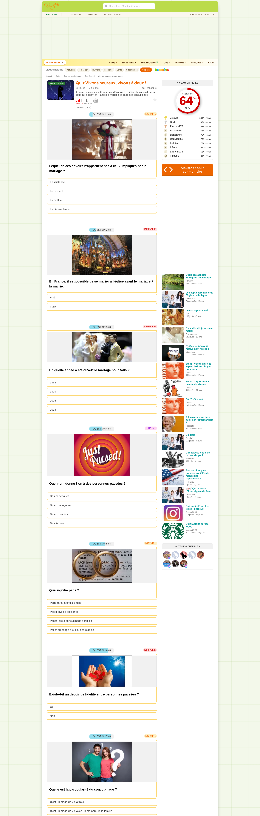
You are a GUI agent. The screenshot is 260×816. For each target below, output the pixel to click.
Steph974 (190, 459)
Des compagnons (60, 505)
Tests (129, 62)
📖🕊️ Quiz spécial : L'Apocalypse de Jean (198, 490)
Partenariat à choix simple (66, 602)
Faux (53, 306)
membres (92, 14)
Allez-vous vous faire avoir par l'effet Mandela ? (199, 420)
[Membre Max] (169, 557)
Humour (96, 70)
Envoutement (191, 334)
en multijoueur (112, 14)
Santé (119, 70)
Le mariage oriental (197, 310)
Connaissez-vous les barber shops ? (198, 454)
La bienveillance (60, 209)
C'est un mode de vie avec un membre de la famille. (81, 811)
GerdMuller (190, 299)
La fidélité (56, 200)
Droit (88, 107)
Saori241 (189, 438)
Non (52, 715)
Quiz (58, 76)
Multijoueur (148, 62)
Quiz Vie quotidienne (72, 76)
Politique (108, 70)
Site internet (131, 70)
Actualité (71, 70)
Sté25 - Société (194, 399)
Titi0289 (174, 156)
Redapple (151, 88)
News (112, 62)
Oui (52, 706)
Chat (211, 62)
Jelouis (174, 118)
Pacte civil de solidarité (64, 611)
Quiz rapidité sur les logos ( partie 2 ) (197, 507)
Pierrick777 (176, 126)
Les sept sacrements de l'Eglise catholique (199, 294)
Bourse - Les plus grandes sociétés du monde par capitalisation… (197, 474)
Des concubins (59, 514)
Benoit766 (176, 134)
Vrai (52, 297)
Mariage (80, 107)
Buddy (174, 122)
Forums (180, 62)
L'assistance (57, 182)
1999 (53, 391)
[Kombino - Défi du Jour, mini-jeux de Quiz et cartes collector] (161, 70)
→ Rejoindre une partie (202, 14)
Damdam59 (176, 139)
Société (146, 70)
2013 (53, 409)
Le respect (56, 191)
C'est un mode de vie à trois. (67, 801)
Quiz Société (90, 76)
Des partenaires (59, 496)
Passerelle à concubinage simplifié (71, 620)
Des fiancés (57, 523)
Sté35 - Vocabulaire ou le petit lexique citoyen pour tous (199, 366)
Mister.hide (190, 352)
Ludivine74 (176, 151)
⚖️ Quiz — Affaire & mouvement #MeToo (197, 347)
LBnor (173, 147)
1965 (53, 382)
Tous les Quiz (54, 62)
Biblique (190, 435)
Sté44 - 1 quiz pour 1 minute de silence (197, 383)
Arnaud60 (175, 130)
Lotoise (174, 143)
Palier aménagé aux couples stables (72, 629)
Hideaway (190, 482)
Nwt (187, 314)
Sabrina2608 (191, 512)
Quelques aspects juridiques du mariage (198, 276)
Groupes (196, 62)
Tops (165, 62)
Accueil (49, 76)
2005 (53, 400)
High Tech (83, 70)
